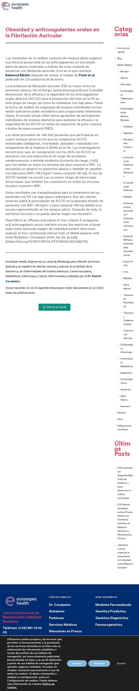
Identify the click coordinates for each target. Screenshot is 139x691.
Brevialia (125, 72)
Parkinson (56, 618)
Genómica (126, 390)
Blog (119, 59)
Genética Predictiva (110, 611)
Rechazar (99, 663)
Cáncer (124, 78)
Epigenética (126, 373)
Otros (120, 419)
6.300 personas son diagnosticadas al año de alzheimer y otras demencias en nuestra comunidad (125, 483)
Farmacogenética (108, 624)
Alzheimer (57, 611)
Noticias (121, 413)
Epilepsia (127, 197)
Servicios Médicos (63, 624)
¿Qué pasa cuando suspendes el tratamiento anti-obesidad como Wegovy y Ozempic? (125, 556)
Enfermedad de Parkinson (128, 187)
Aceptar (76, 663)
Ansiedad (127, 127)
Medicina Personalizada (113, 604)
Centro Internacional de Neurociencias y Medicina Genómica (22, 617)
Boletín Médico (124, 65)
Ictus (125, 272)
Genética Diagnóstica (111, 618)
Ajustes (121, 663)
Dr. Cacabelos (60, 604)
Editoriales (126, 85)
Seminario (125, 406)
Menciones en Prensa (65, 631)
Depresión (128, 133)
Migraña (127, 278)
